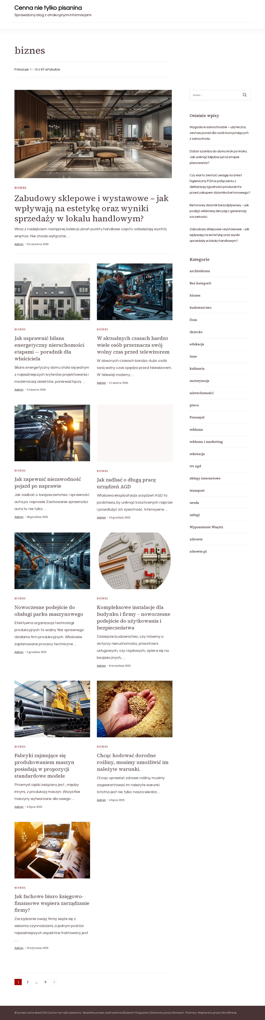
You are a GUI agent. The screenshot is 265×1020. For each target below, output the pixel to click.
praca (194, 405)
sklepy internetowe (205, 478)
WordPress (228, 1012)
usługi (195, 514)
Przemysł (197, 417)
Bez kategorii (200, 283)
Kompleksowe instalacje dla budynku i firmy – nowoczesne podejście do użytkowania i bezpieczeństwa (133, 617)
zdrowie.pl (198, 551)
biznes (20, 187)
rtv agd (195, 466)
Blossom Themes (184, 1012)
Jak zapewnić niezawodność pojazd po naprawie (47, 482)
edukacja (197, 344)
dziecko (196, 332)
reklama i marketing (206, 441)
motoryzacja (199, 380)
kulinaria (197, 368)
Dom (193, 319)
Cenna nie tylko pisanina (48, 8)
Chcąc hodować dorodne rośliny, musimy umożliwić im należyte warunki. (133, 762)
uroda (194, 502)
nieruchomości (202, 393)
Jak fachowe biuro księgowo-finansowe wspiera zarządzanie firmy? (51, 903)
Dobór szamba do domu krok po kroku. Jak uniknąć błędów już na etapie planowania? (218, 157)
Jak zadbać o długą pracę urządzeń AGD (126, 483)
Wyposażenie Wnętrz (206, 527)
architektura (200, 271)
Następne (54, 982)
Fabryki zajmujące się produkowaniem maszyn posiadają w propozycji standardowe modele (44, 765)
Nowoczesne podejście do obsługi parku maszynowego (48, 610)
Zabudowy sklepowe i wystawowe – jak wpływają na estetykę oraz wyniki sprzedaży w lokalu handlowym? (91, 208)
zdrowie (196, 539)
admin (18, 244)
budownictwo (200, 307)
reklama (196, 429)
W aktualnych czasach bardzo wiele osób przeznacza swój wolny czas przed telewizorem (133, 345)
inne (193, 356)
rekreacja (197, 454)
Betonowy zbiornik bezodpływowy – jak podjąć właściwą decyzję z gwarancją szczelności (219, 211)
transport (197, 490)
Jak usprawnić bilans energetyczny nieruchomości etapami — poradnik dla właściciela (49, 348)
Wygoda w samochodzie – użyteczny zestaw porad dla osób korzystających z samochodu (219, 132)
